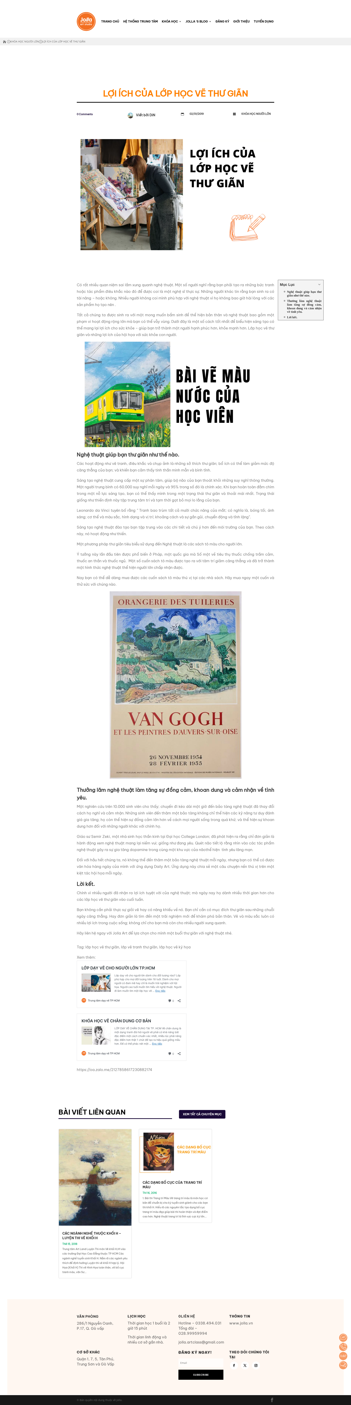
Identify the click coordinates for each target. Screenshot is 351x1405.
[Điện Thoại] (343, 1347)
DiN (152, 115)
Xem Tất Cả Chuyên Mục (202, 1114)
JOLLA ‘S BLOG (197, 21)
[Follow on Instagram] (256, 1365)
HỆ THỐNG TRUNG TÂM (140, 21)
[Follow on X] (245, 1365)
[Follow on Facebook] (234, 1365)
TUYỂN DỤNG (264, 21)
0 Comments (85, 114)
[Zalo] (343, 1356)
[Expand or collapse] (319, 284)
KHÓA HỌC (170, 21)
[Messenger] (343, 1338)
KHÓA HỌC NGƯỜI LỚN (24, 41)
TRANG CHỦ (110, 21)
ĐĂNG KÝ (222, 21)
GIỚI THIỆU (241, 21)
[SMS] (343, 1365)
